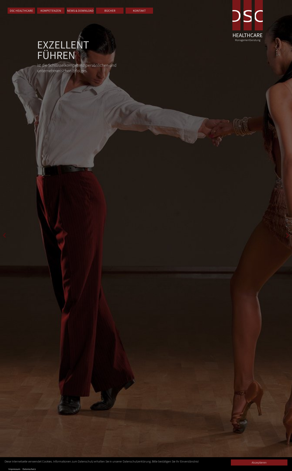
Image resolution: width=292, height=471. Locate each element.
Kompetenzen (50, 10)
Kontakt (139, 10)
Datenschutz (29, 469)
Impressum (14, 469)
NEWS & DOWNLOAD (80, 10)
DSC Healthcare (21, 10)
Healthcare (248, 37)
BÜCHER (109, 10)
